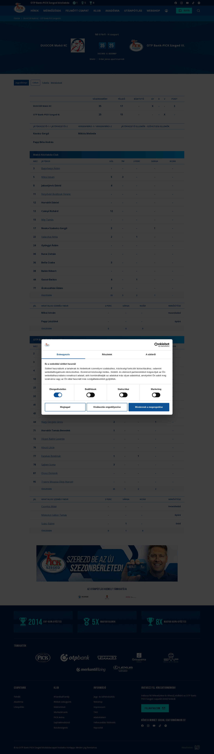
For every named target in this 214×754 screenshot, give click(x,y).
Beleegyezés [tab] (63, 354)
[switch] (90, 395)
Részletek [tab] (107, 354)
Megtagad (65, 407)
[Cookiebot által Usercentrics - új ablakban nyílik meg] (156, 345)
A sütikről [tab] (151, 354)
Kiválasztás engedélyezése (107, 407)
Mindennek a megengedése (149, 407)
